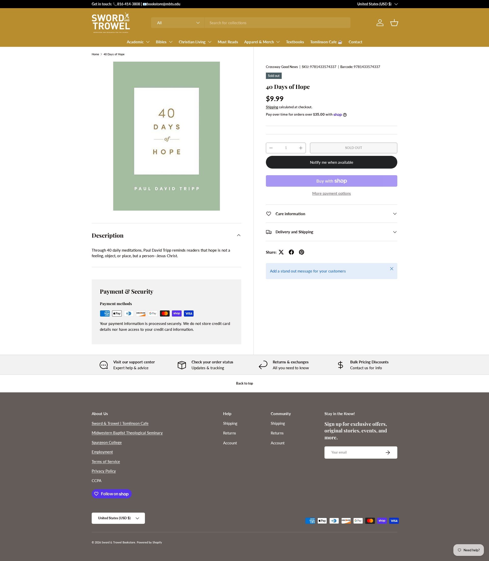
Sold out (353, 148)
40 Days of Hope (114, 54)
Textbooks (295, 41)
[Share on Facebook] (291, 252)
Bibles (161, 41)
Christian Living (192, 41)
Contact (355, 41)
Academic (135, 41)
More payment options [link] (331, 193)
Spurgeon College (107, 442)
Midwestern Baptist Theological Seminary (127, 432)
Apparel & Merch (259, 41)
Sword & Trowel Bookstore (118, 542)
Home (95, 54)
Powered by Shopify (149, 542)
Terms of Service (106, 461)
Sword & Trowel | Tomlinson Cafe (120, 423)
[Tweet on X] (281, 252)
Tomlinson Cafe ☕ (326, 41)
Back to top (244, 383)
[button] (394, 22)
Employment (102, 451)
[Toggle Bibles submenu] (171, 42)
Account (230, 443)
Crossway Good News (282, 67)
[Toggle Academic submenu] (148, 42)
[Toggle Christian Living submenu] (210, 42)
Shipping (272, 107)
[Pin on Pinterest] (301, 252)
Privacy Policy (104, 471)
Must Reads (228, 41)
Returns (229, 433)
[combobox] (250, 22)
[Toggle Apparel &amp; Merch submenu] (278, 42)
